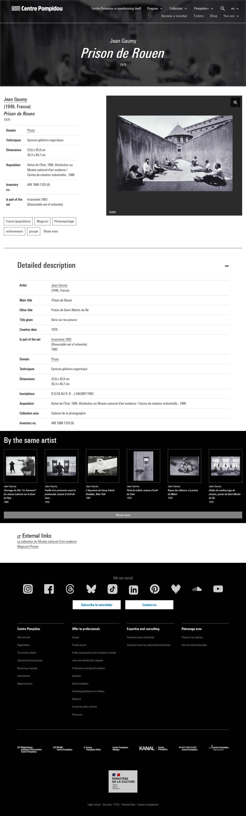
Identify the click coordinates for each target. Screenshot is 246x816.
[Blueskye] (91, 590)
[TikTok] (112, 590)
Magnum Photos (27, 546)
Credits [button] (112, 211)
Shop (215, 16)
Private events (79, 645)
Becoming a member (27, 668)
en (233, 8)
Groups (75, 637)
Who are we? (23, 637)
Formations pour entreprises (140, 637)
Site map (107, 804)
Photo (31, 130)
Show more (123, 515)
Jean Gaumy (15, 99)
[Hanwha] (219, 751)
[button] (123, 265)
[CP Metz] (95, 751)
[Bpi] (32, 751)
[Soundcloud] (197, 590)
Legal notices (94, 804)
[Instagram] (27, 590)
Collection (176, 8)
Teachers (76, 675)
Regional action (24, 683)
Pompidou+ (202, 8)
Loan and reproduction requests (87, 660)
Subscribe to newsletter (96, 605)
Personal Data (129, 804)
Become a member (176, 16)
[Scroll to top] (237, 807)
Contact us (149, 605)
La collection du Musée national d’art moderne (47, 541)
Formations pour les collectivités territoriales (148, 645)
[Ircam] (65, 751)
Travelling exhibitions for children (88, 691)
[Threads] (70, 590)
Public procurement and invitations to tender (94, 652)
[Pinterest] (154, 590)
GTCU (117, 804)
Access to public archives (84, 706)
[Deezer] (175, 590)
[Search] (222, 8)
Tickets (199, 16)
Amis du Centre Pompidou (194, 645)
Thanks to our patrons (192, 637)
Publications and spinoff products (88, 668)
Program (153, 8)
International (23, 675)
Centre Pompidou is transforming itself (117, 8)
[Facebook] (49, 590)
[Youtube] (218, 590)
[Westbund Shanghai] (191, 751)
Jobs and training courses (29, 660)
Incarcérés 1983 (61, 339)
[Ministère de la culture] (123, 781)
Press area (77, 714)
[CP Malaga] (123, 751)
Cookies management (148, 804)
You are (229, 16)
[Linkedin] (133, 590)
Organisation (23, 645)
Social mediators (80, 683)
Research (76, 698)
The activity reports (26, 652)
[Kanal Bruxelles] (156, 751)
